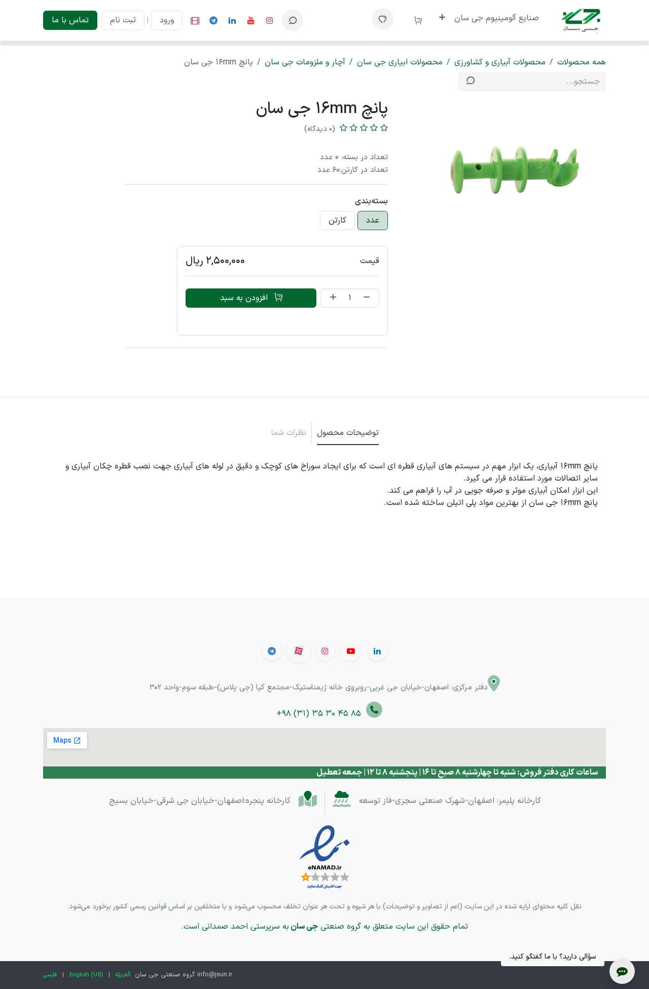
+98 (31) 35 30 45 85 (321, 714)
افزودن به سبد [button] (245, 298)
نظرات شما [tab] (288, 433)
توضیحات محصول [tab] (348, 433)
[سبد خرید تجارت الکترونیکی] (414, 20)
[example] (213, 20)
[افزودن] (331, 298)
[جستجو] (470, 81)
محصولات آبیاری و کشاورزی (500, 62)
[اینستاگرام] (270, 20)
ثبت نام (123, 20)
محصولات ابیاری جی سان (400, 62)
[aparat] (195, 20)
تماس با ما (70, 20)
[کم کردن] (368, 298)
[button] (292, 20)
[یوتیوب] (251, 20)
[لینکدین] (232, 20)
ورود (167, 20)
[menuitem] (496, 18)
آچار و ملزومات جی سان (305, 62)
